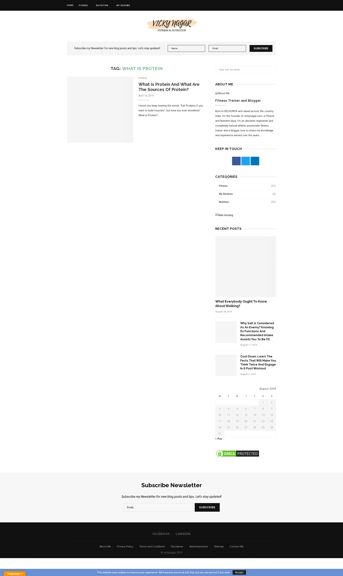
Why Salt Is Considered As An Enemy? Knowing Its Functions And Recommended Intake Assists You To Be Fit (257, 331)
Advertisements (198, 546)
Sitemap (219, 546)
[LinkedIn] (255, 161)
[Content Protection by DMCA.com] (237, 450)
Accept (239, 572)
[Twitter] (245, 161)
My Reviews (247, 194)
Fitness (83, 5)
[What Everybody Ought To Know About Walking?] (245, 266)
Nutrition (102, 5)
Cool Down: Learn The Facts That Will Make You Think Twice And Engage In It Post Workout (258, 362)
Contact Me (236, 546)
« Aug (218, 438)
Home (70, 5)
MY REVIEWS (123, 5)
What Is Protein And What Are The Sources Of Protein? (169, 87)
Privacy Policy (125, 546)
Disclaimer (177, 546)
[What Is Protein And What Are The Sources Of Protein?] (100, 109)
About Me (105, 546)
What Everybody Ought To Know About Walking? (241, 304)
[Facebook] (236, 161)
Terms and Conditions (152, 546)
